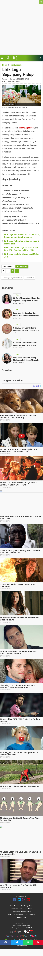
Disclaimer (30, 915)
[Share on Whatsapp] (28, 942)
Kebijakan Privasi (16, 915)
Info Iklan (28, 909)
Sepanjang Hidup (26, 128)
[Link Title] (3, 58)
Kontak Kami (16, 909)
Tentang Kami (27, 906)
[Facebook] (15, 900)
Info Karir (21, 918)
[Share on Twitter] (17, 942)
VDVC (30, 928)
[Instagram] (23, 900)
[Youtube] (28, 900)
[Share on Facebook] (5, 942)
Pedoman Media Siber (21, 912)
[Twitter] (19, 900)
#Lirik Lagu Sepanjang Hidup (12, 277)
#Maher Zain (29, 277)
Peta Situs (14, 906)
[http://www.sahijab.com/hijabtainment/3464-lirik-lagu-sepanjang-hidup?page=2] (17, 271)
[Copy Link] (38, 942)
